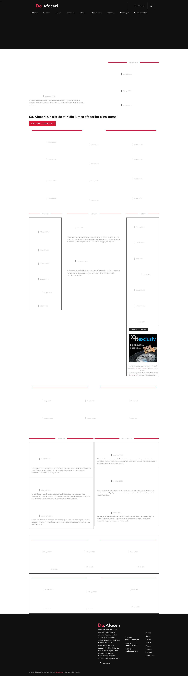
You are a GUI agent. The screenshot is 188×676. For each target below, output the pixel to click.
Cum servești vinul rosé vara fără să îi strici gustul (126, 474)
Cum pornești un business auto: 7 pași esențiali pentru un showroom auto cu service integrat (45, 225)
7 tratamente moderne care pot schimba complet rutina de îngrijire (137, 562)
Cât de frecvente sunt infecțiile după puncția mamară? (50, 547)
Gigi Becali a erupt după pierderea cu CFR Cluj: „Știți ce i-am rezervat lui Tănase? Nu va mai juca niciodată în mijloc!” (138, 192)
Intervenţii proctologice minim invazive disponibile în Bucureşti (137, 547)
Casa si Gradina (134, 274)
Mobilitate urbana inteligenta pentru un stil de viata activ (137, 602)
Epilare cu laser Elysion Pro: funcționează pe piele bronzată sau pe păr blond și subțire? (51, 563)
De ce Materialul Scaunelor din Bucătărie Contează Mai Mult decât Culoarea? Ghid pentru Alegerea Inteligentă (94, 395)
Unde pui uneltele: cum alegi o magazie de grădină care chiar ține (138, 174)
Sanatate (37, 552)
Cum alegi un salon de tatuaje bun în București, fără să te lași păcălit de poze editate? (142, 315)
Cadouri (70, 261)
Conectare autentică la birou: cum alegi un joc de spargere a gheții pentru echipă (142, 237)
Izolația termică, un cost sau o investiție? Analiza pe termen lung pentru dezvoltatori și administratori (44, 243)
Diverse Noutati (35, 96)
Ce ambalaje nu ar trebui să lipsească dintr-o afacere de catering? (43, 273)
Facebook (106, 663)
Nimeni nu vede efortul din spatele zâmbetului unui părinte (92, 562)
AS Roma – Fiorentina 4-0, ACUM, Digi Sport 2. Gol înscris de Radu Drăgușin (136, 155)
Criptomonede (133, 375)
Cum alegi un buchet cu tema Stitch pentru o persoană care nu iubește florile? (91, 252)
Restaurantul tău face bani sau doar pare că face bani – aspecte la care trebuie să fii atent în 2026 (51, 192)
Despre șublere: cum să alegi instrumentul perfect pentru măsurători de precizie (141, 268)
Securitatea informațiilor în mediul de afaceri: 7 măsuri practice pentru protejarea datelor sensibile (93, 586)
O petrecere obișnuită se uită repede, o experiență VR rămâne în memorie (137, 585)
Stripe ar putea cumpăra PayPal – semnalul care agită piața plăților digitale (61, 509)
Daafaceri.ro (59, 672)
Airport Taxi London (139, 368)
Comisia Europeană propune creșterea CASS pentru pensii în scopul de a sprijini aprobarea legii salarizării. (94, 175)
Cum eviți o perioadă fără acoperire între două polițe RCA (45, 287)
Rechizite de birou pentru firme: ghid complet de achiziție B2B (92, 221)
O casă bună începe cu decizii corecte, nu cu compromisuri (125, 506)
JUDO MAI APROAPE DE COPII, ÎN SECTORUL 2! (55, 483)
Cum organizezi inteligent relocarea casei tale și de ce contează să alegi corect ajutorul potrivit (138, 395)
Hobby (131, 243)
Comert (70, 228)
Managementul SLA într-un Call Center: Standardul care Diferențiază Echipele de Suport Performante (51, 603)
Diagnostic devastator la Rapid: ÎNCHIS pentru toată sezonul (50, 155)
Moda (131, 227)
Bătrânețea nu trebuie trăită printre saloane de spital (92, 547)
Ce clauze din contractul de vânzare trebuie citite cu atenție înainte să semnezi (136, 412)
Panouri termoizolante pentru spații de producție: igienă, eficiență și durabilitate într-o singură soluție (94, 603)
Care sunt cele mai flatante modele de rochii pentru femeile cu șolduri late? (142, 300)
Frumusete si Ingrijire (41, 569)
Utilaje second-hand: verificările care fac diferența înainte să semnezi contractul (132, 68)
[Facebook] (100, 663)
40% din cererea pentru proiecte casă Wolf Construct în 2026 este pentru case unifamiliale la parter (51, 395)
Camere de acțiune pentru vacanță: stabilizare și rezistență (49, 585)
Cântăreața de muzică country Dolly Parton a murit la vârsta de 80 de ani (49, 138)
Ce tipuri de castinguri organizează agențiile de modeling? (139, 284)
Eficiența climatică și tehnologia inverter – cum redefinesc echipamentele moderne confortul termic (94, 139)
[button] (151, 5)
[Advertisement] (94, 32)
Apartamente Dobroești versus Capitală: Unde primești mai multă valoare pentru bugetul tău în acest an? (94, 412)
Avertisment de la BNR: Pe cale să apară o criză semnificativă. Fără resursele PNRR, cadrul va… (51, 175)
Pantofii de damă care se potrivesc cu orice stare (139, 222)
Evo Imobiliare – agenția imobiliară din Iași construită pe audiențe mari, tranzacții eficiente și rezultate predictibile (51, 412)
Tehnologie (38, 589)
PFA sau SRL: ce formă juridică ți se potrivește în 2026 (45, 301)
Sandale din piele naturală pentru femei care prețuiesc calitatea (141, 252)
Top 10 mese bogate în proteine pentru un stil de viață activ (45, 258)
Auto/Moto (35, 292)
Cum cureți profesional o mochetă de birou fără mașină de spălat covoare (126, 448)
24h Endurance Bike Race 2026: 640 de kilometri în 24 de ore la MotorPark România (58, 450)
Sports (35, 459)
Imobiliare (37, 401)
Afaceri (34, 232)
